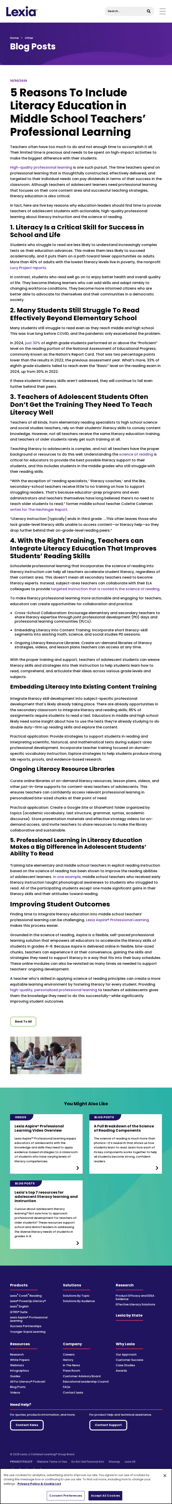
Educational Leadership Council (86, 1381)
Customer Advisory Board (82, 1376)
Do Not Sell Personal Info (87, 1462)
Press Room (71, 1370)
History (68, 1360)
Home (14, 38)
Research (125, 1285)
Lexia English (19, 1306)
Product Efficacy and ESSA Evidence (135, 1297)
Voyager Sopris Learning (27, 1332)
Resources (20, 1344)
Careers (69, 1354)
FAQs (66, 1387)
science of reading (136, 454)
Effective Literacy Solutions (135, 1304)
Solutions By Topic (76, 1296)
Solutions (72, 1285)
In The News (71, 1365)
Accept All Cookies (105, 1495)
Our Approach (126, 1354)
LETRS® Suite (19, 1312)
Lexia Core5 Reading (26, 1296)
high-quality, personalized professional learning (53, 990)
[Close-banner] (165, 1476)
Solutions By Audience (79, 1301)
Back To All (23, 1021)
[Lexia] (21, 11)
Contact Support (108, 1425)
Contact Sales (27, 1425)
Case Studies (125, 1365)
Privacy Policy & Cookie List (39, 1484)
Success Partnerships (25, 1326)
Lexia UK (130, 1462)
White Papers (20, 1360)
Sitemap (114, 1462)
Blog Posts (18, 1387)
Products (19, 1285)
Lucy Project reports (28, 267)
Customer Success (129, 1360)
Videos (15, 1392)
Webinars (17, 1365)
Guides (15, 1376)
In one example (67, 876)
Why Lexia (125, 1344)
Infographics (19, 1370)
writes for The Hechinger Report (38, 509)
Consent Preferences (65, 1495)
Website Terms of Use (52, 1462)
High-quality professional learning (41, 167)
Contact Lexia (73, 1392)
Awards (121, 1370)
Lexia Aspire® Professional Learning (117, 920)
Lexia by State (129, 1315)
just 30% (32, 343)
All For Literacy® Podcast (27, 1381)
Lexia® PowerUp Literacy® (28, 1301)
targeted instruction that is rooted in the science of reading (105, 589)
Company (72, 1344)
